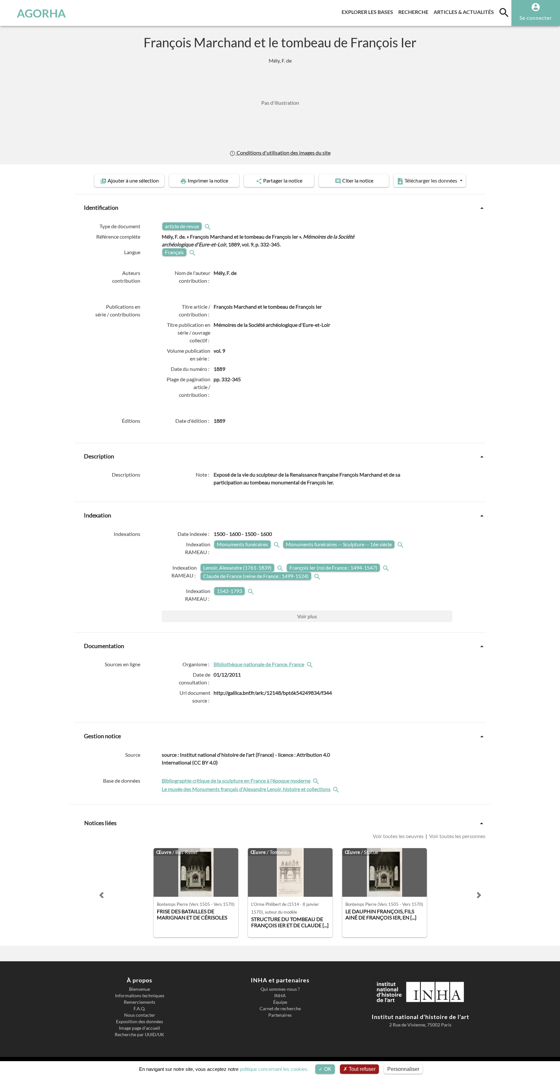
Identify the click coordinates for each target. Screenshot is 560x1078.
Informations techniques (139, 995)
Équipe (280, 1002)
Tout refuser (361, 1069)
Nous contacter (139, 1015)
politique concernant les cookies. (274, 1069)
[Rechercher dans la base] (316, 780)
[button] (101, 895)
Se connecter (535, 18)
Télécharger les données (430, 180)
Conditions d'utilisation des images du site (283, 152)
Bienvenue (139, 989)
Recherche (414, 11)
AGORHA (41, 12)
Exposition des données (139, 1021)
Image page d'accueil (139, 1028)
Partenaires (280, 1015)
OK (327, 1069)
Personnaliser (403, 1069)
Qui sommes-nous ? (280, 989)
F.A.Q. (140, 1008)
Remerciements (139, 1002)
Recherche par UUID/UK (139, 1034)
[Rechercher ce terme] (208, 226)
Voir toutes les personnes (456, 836)
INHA (280, 995)
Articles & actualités (465, 11)
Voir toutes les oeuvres (399, 836)
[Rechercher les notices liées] (310, 664)
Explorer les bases (369, 11)
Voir (307, 616)
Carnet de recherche (280, 1008)
